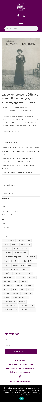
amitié (6, 245)
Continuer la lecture (13, 130)
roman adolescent (20, 298)
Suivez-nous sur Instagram (20, 381)
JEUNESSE (5, 223)
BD (3, 219)
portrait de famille (11, 294)
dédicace (31, 265)
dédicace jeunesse (11, 269)
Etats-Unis (18, 273)
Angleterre (25, 245)
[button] (21, 23)
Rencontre (27, 294)
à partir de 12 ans (27, 310)
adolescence (9, 241)
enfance (25, 269)
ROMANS (5, 227)
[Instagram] (23, 15)
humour (7, 281)
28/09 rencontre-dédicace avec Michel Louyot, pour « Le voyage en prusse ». (20, 98)
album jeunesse (24, 241)
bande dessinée (21, 253)
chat (6, 261)
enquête (7, 273)
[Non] (39, 393)
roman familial (10, 302)
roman (6, 298)
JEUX (3, 207)
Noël (15, 289)
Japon (24, 281)
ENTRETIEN (6, 198)
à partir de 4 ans (27, 306)
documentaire (18, 265)
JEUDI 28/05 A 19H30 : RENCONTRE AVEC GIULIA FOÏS (20, 147)
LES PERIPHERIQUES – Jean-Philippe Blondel (17, 172)
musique (29, 285)
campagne (31, 257)
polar (30, 289)
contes (6, 265)
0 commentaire (27, 111)
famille (29, 273)
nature (6, 289)
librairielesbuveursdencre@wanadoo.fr (20, 368)
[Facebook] (18, 15)
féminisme (21, 277)
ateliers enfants (20, 249)
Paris (22, 289)
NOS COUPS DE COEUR (10, 211)
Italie (16, 281)
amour (14, 245)
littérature (8, 285)
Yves (6, 108)
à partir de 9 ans (10, 310)
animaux (7, 249)
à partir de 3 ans (10, 306)
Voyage (22, 302)
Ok (22, 398)
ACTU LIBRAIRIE (11, 111)
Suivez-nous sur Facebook (20, 372)
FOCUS (4, 203)
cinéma (14, 261)
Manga (19, 285)
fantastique (8, 277)
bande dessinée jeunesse (13, 257)
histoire (32, 277)
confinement (25, 261)
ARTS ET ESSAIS (7, 215)
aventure (7, 253)
